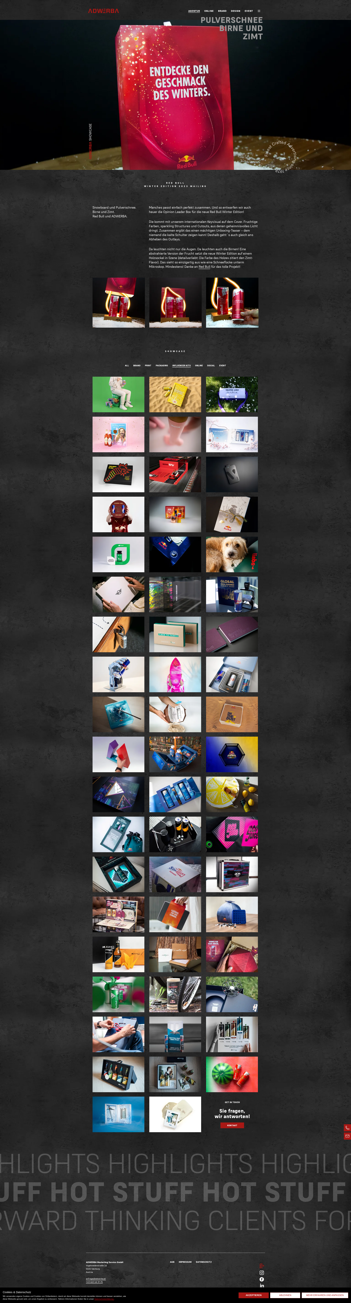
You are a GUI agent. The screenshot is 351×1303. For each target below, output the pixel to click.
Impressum (185, 1262)
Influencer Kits (181, 365)
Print (148, 365)
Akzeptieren (254, 1295)
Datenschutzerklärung (104, 1299)
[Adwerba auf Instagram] (261, 1272)
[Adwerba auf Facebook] (261, 1279)
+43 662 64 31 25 (94, 1282)
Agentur (194, 10)
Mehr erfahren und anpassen (325, 1295)
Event (249, 10)
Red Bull (204, 266)
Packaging (162, 365)
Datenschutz (204, 1262)
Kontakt (232, 1125)
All (127, 365)
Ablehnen (285, 1295)
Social (211, 365)
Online (209, 10)
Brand (222, 10)
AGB (172, 1262)
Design (235, 10)
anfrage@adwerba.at (96, 1278)
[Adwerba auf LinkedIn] (262, 1285)
